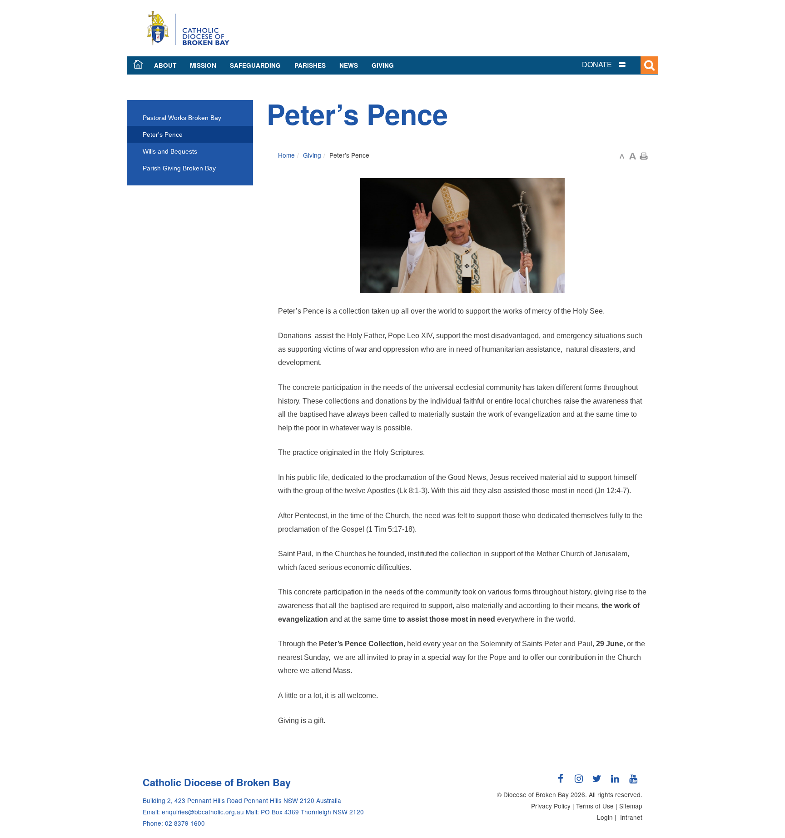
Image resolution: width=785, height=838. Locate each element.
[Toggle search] (649, 65)
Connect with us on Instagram (579, 782)
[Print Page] (643, 155)
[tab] (615, 64)
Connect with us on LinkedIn (615, 782)
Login (605, 817)
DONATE (597, 64)
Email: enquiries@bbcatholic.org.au (193, 811)
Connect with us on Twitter (597, 782)
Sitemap (630, 805)
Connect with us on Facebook (560, 782)
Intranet (631, 817)
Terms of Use (595, 805)
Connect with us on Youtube (633, 782)
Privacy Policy (551, 805)
